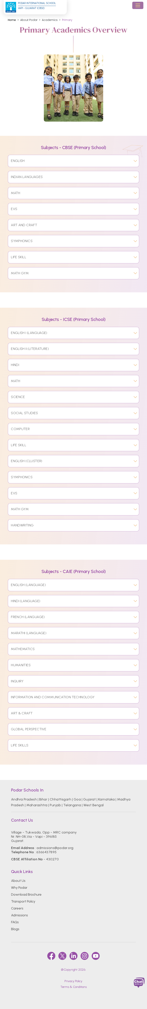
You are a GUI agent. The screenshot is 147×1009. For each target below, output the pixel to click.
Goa (77, 799)
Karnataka (106, 799)
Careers (17, 908)
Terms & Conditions (73, 987)
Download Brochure (26, 894)
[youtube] (96, 956)
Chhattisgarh (60, 799)
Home (12, 20)
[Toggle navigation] (137, 5)
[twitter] (62, 956)
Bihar (43, 799)
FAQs (15, 922)
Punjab (55, 805)
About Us (18, 881)
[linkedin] (73, 956)
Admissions (19, 915)
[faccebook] (51, 956)
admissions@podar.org (55, 848)
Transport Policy (23, 901)
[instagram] (85, 956)
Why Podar (19, 887)
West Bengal (93, 805)
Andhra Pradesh (24, 799)
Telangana (72, 805)
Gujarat (89, 799)
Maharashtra (36, 805)
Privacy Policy (73, 981)
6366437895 (46, 852)
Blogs (15, 929)
